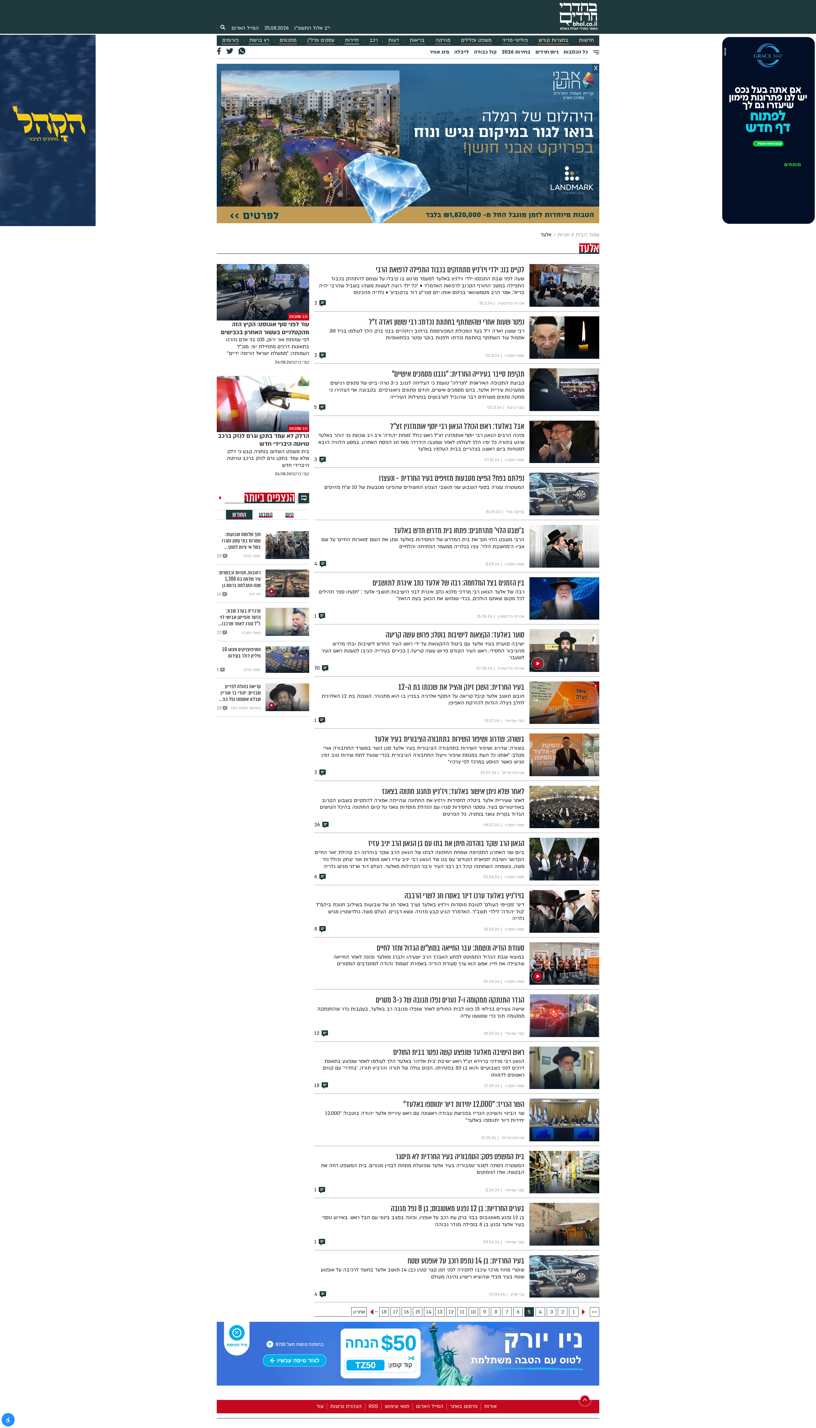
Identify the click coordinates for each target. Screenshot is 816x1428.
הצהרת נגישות (346, 1406)
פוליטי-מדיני (515, 40)
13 (439, 1311)
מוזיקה (442, 40)
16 (406, 1311)
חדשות (586, 40)
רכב (373, 40)
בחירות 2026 (516, 51)
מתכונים (288, 40)
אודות (490, 1406)
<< (594, 1311)
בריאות (417, 40)
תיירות (352, 40)
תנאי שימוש (397, 1406)
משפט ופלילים (476, 40)
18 (384, 1311)
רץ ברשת (259, 40)
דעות (393, 40)
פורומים (230, 40)
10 (473, 1311)
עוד (320, 1406)
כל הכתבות (576, 51)
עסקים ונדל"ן (320, 40)
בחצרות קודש (553, 40)
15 (417, 1311)
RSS (373, 1406)
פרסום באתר (463, 1406)
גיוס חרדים (547, 51)
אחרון (359, 1311)
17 (395, 1311)
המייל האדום (245, 28)
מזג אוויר (439, 51)
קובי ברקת (300, 362)
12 (451, 1311)
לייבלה (461, 51)
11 (462, 1311)
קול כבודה (485, 51)
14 (429, 1311)
